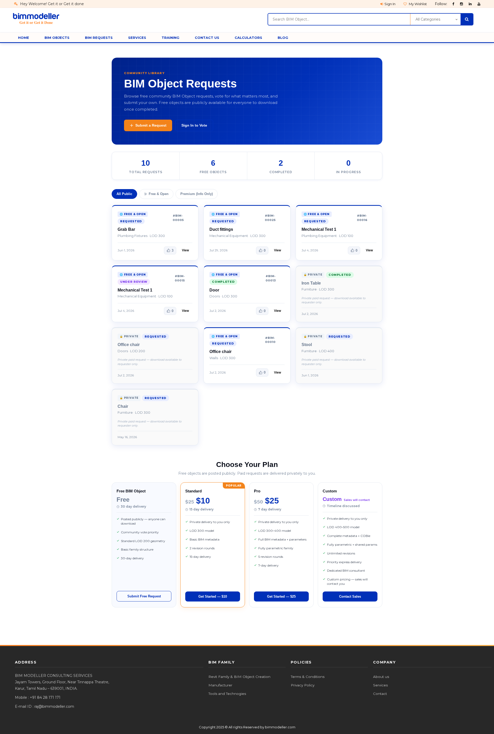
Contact (380, 694)
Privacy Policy (302, 685)
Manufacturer (220, 685)
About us (381, 677)
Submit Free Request (144, 596)
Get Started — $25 (281, 596)
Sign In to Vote (194, 125)
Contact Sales (350, 596)
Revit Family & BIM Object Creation (239, 677)
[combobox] (339, 19)
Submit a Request (150, 125)
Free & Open (159, 194)
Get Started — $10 (212, 596)
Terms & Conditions (307, 677)
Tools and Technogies (227, 694)
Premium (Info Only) (196, 194)
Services (380, 685)
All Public (124, 194)
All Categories (428, 19)
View (185, 250)
